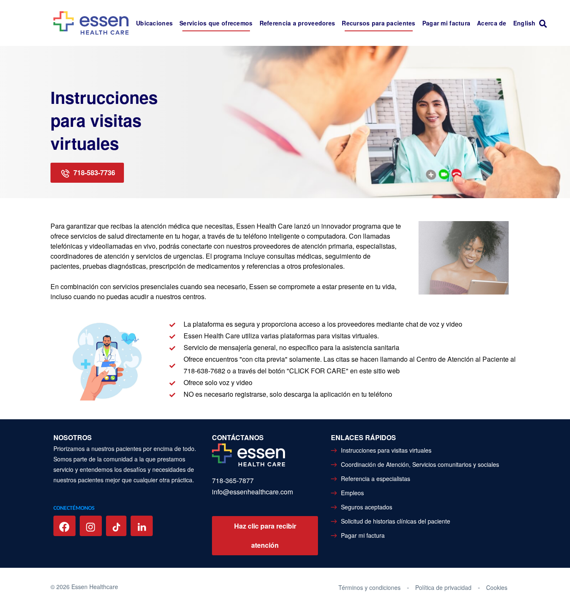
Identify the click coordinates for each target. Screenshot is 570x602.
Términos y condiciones (369, 587)
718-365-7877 (233, 480)
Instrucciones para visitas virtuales (386, 450)
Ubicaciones (154, 23)
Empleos (352, 493)
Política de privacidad (443, 587)
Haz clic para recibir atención (265, 535)
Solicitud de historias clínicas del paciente (395, 521)
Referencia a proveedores (297, 23)
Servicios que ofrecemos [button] (215, 23)
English (524, 23)
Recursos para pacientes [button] (378, 23)
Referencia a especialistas (375, 478)
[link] (545, 23)
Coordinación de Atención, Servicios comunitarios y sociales (420, 464)
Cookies (496, 587)
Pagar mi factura (446, 23)
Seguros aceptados (366, 507)
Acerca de (492, 23)
